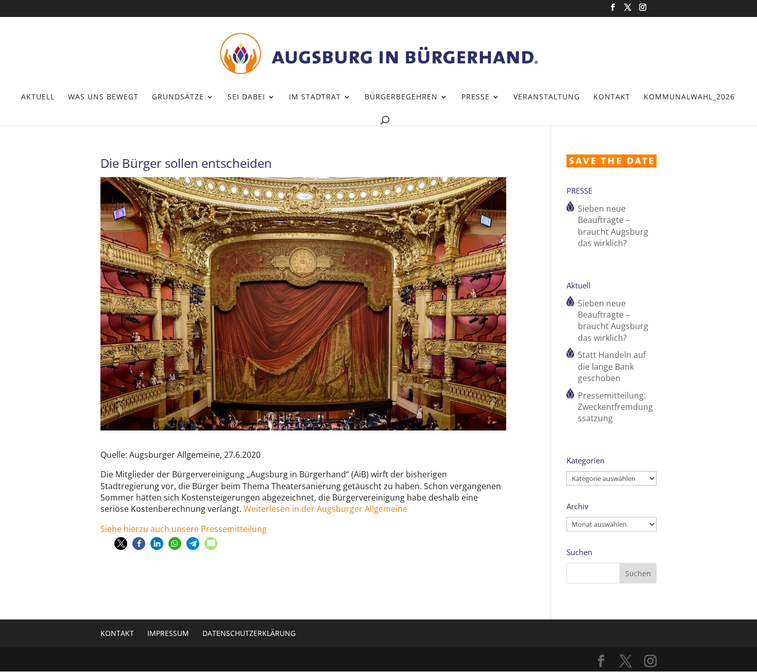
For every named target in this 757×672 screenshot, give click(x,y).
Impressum (168, 633)
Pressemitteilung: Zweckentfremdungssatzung (615, 407)
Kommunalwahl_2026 (689, 97)
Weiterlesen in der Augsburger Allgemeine (325, 508)
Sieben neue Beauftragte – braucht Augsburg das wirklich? (613, 226)
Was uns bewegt (103, 97)
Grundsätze (178, 97)
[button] (120, 543)
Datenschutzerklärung (249, 633)
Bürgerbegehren (401, 97)
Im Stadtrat (315, 97)
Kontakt (611, 97)
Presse (475, 97)
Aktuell (38, 97)
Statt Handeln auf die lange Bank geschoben (612, 366)
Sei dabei (246, 97)
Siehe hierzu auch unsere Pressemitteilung (183, 529)
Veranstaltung (546, 97)
